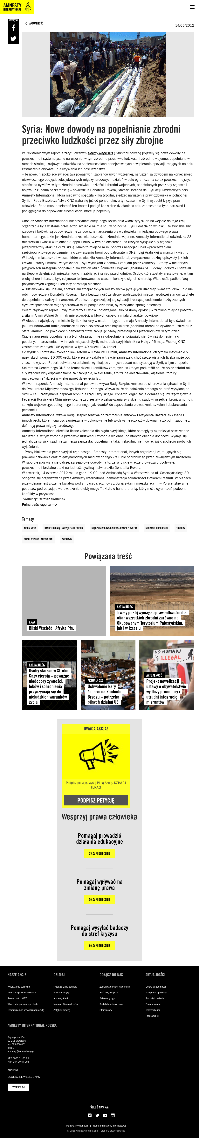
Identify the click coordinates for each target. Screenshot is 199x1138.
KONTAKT (13, 1070)
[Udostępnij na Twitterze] (13, 38)
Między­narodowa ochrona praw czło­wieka (114, 528)
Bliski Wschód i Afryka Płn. (38, 539)
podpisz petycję (95, 800)
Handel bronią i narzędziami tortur (64, 528)
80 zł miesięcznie (99, 946)
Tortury (180, 528)
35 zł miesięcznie (99, 853)
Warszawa (67, 539)
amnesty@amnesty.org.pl (21, 1051)
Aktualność (30, 528)
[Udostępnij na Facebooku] (13, 27)
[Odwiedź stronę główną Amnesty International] (17, 7)
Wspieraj (18, 1087)
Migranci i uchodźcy (157, 528)
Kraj (32, 622)
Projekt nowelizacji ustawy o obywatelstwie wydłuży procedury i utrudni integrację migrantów (166, 691)
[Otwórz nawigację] (192, 7)
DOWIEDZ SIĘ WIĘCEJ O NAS (24, 1077)
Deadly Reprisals (100, 153)
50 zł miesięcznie (99, 899)
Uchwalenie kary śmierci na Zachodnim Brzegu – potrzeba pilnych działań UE (107, 694)
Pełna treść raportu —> (39, 504)
